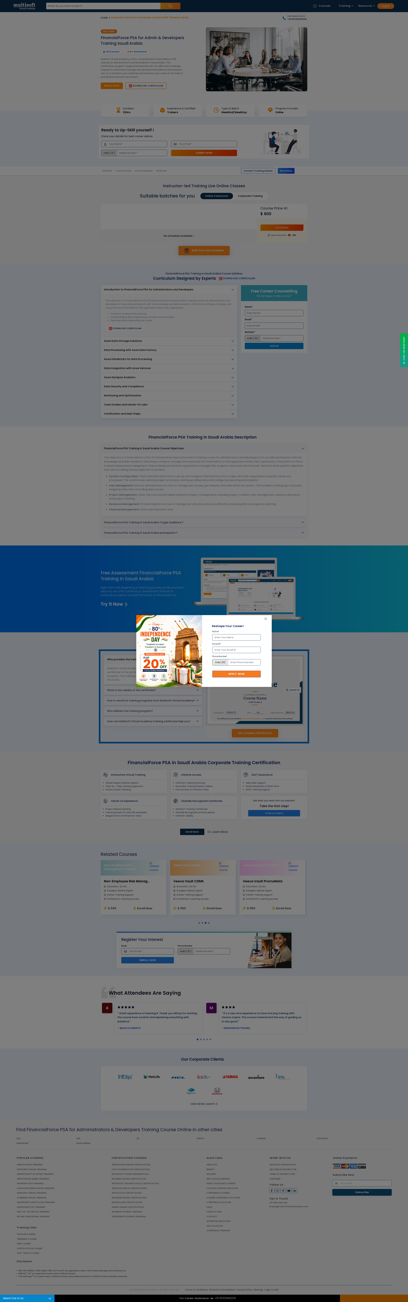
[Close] (266, 618)
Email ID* (216, 644)
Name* (215, 631)
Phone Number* (219, 656)
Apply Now (236, 674)
